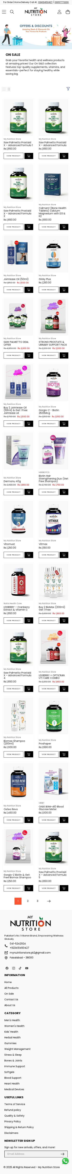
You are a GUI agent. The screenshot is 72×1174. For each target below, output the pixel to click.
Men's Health (12, 1020)
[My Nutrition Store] (35, 12)
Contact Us (11, 999)
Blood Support (12, 1078)
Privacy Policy (12, 1121)
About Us (9, 1005)
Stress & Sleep (13, 1055)
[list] (4, 89)
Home (8, 982)
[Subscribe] (62, 1154)
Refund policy (12, 1110)
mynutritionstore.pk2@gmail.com (30, 952)
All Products (11, 988)
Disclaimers (11, 1133)
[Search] (12, 12)
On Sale (9, 993)
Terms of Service (14, 1104)
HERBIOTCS (44, 472)
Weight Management (17, 1049)
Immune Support (14, 1066)
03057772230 (62, 2)
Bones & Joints (13, 1060)
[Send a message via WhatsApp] (65, 1161)
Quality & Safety (14, 1115)
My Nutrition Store (12, 139)
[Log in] (60, 12)
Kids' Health (11, 1031)
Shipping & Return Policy (19, 1127)
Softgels (9, 1072)
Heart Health (12, 1083)
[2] (8, 89)
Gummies (10, 1043)
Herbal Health (12, 1037)
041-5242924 (18, 943)
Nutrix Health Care (12, 603)
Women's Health (14, 1026)
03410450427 (45, 2)
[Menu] (4, 12)
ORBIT (41, 803)
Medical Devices (14, 1089)
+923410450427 (19, 948)
